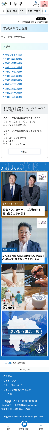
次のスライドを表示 (46, 11)
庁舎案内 (7, 376)
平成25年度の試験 (13, 80)
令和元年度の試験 (13, 54)
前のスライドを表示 (3, 11)
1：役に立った (13, 121)
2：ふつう (31, 121)
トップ (3, 363)
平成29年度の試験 (13, 63)
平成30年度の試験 (13, 58)
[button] (36, 4)
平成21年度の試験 (13, 96)
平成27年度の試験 (13, 71)
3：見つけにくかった (16, 144)
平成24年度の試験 (13, 84)
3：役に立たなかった (16, 124)
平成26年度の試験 (13, 75)
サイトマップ (9, 380)
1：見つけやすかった (16, 137)
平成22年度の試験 (13, 92)
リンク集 (7, 394)
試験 (8, 46)
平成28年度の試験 (13, 67)
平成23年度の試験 (13, 88)
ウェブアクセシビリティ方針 (17, 389)
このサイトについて (12, 385)
